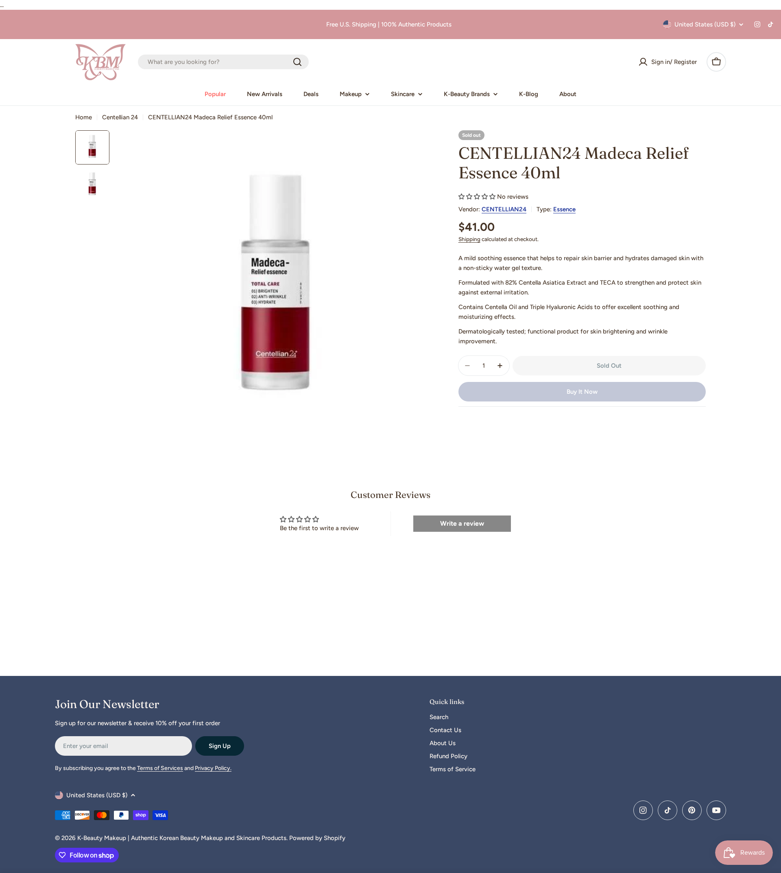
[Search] (297, 62)
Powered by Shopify (317, 838)
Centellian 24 (120, 117)
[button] (476, 196)
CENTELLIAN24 (504, 209)
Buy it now (582, 391)
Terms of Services (160, 768)
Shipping (469, 239)
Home (83, 117)
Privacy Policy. (213, 768)
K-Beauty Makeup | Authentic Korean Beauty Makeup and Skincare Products (181, 838)
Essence (564, 209)
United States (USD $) (704, 24)
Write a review (462, 523)
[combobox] (223, 62)
